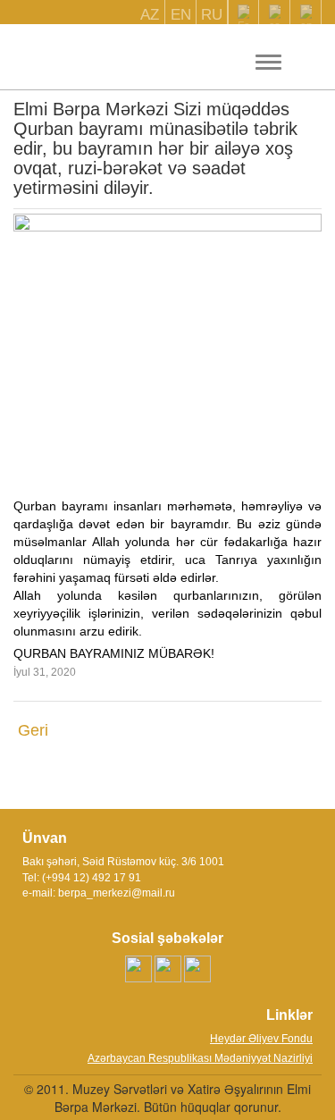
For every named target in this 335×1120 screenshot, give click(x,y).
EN (181, 14)
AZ (149, 14)
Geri (33, 730)
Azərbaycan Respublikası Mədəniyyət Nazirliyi (200, 1058)
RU (211, 14)
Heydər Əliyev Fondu (261, 1038)
